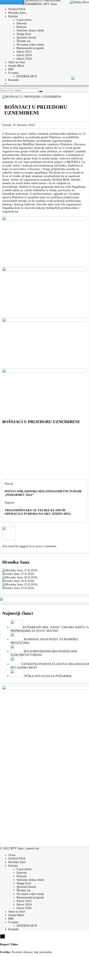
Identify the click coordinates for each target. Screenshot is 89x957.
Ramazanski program (30, 48)
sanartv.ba (32, 848)
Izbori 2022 (24, 51)
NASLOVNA (16, 9)
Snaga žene (24, 34)
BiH (10, 69)
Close (12, 855)
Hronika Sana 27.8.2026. (18, 573)
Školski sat (23, 41)
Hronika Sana (17, 12)
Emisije (13, 16)
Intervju (22, 23)
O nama (13, 72)
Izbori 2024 (24, 55)
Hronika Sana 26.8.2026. (18, 581)
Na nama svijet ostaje (30, 44)
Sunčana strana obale (30, 30)
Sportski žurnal (26, 37)
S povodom (24, 19)
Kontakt (13, 79)
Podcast (21, 26)
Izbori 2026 (24, 58)
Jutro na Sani (16, 62)
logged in (25, 546)
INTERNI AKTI (27, 76)
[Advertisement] (44, 453)
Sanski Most (16, 65)
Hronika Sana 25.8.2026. (18, 588)
